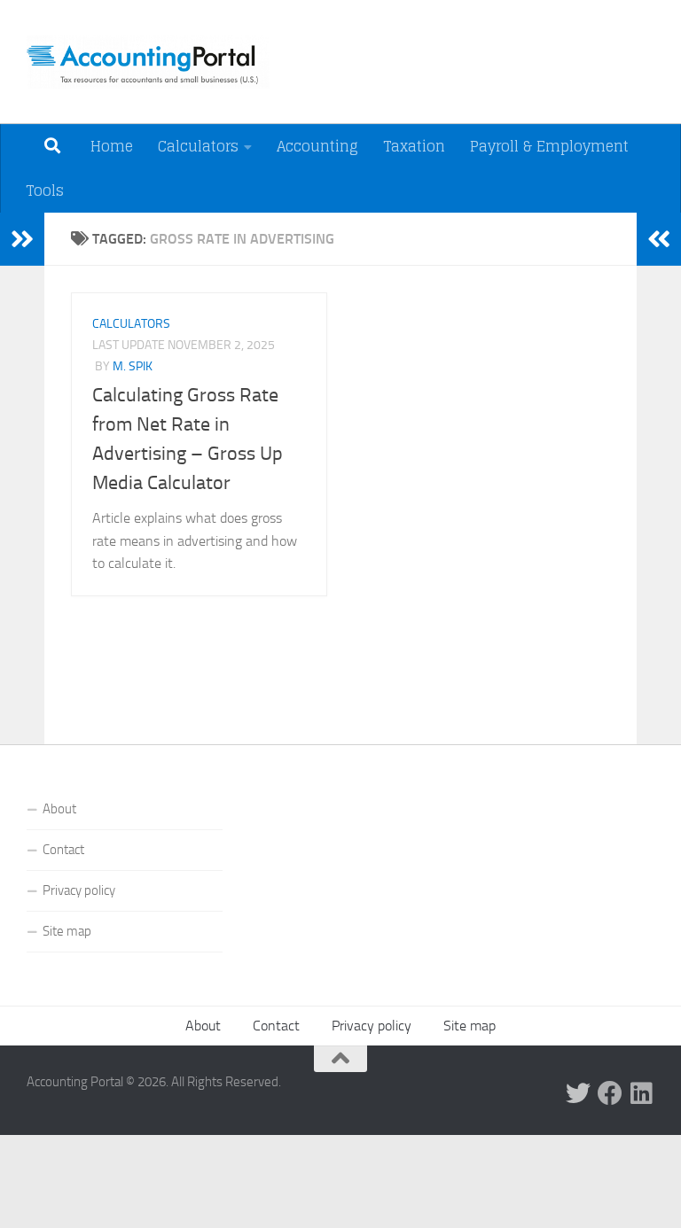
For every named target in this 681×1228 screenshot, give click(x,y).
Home (111, 146)
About (59, 809)
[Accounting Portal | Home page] (148, 62)
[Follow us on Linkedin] (642, 1093)
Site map (67, 931)
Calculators (198, 146)
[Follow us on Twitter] (578, 1093)
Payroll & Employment (549, 146)
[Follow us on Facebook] (610, 1093)
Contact (63, 850)
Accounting (317, 146)
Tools (45, 190)
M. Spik (133, 366)
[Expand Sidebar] (22, 239)
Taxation (414, 146)
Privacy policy (79, 890)
